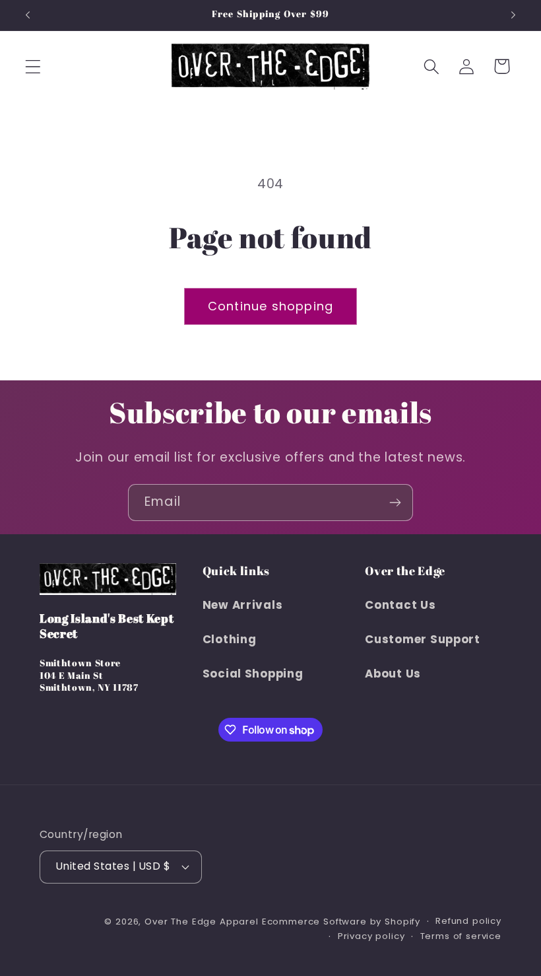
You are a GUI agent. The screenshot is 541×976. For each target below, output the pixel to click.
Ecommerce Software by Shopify (341, 921)
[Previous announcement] (27, 15)
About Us (393, 673)
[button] (33, 66)
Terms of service (460, 936)
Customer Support (422, 639)
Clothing (230, 639)
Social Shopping (253, 673)
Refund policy (468, 921)
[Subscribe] (394, 502)
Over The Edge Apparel (201, 921)
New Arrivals (243, 605)
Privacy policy (371, 936)
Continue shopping (270, 306)
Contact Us (400, 605)
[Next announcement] (513, 15)
